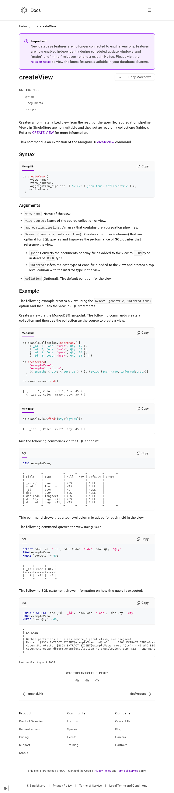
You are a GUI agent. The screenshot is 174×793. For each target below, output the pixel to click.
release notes (41, 62)
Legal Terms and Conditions (128, 785)
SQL (24, 453)
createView (105, 142)
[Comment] (97, 681)
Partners (121, 745)
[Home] (31, 10)
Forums (72, 721)
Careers (120, 737)
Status (23, 752)
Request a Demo (30, 729)
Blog (118, 729)
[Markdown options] (120, 77)
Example (30, 109)
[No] (87, 681)
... (33, 26)
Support (24, 745)
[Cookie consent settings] (5, 788)
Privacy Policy (102, 770)
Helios (23, 26)
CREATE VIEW (43, 133)
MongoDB (28, 166)
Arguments (35, 103)
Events (72, 737)
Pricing (24, 737)
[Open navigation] (149, 10)
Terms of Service (127, 770)
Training (72, 745)
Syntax (29, 96)
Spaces (72, 729)
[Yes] (77, 681)
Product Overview (31, 721)
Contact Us (122, 721)
